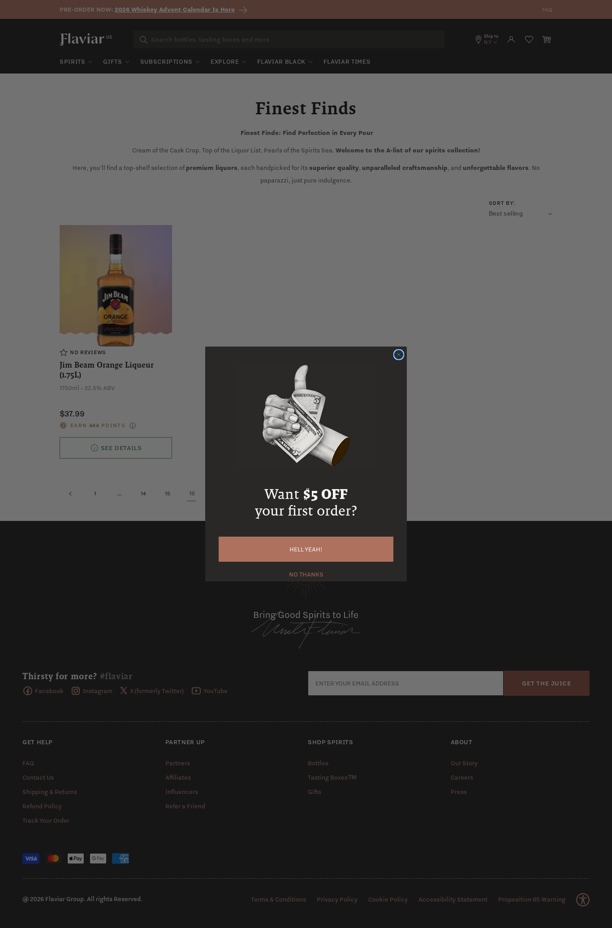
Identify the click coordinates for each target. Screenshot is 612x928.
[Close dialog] (398, 354)
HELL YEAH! (306, 549)
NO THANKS (306, 573)
